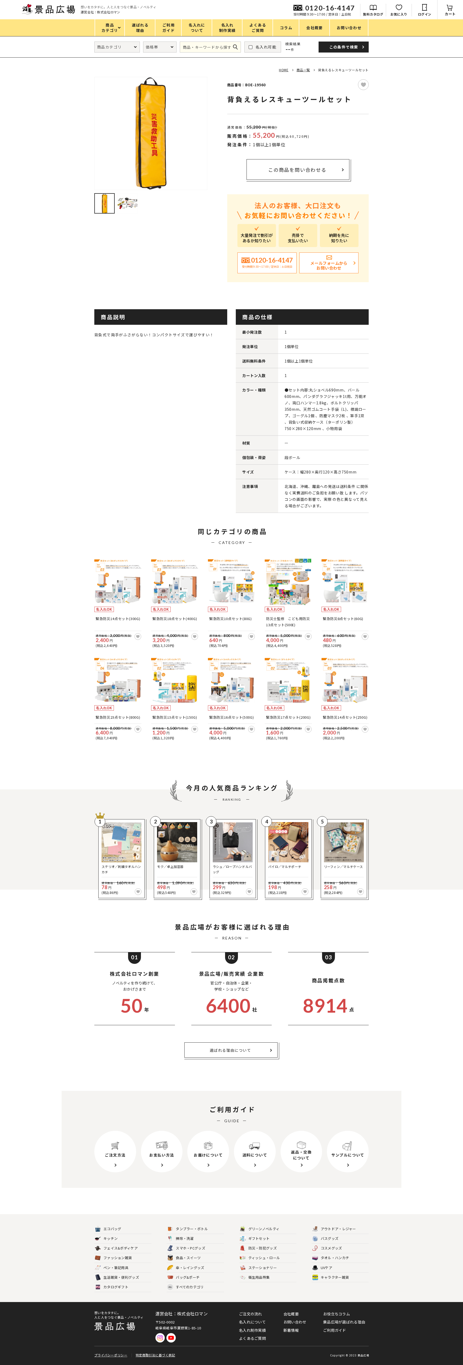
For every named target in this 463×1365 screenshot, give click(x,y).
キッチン (110, 1238)
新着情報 (291, 1330)
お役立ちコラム (336, 1313)
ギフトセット (259, 1238)
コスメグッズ (331, 1248)
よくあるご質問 (252, 1338)
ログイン (424, 14)
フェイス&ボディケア (120, 1248)
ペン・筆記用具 (115, 1267)
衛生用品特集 (259, 1277)
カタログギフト (115, 1286)
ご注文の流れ (250, 1313)
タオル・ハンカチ (335, 1257)
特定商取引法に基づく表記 (155, 1355)
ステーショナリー (262, 1267)
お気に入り (398, 14)
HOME (283, 70)
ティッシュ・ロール (264, 1257)
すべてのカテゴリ (186, 1286)
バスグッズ (330, 1238)
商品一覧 (303, 70)
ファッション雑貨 (117, 1257)
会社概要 (291, 1313)
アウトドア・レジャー (338, 1228)
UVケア (326, 1267)
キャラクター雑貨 (335, 1277)
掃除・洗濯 (185, 1238)
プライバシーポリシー (110, 1355)
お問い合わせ (295, 1322)
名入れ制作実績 (252, 1330)
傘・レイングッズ (190, 1267)
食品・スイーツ (188, 1257)
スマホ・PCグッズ (190, 1248)
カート (450, 13)
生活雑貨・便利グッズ (121, 1277)
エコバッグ (112, 1228)
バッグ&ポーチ (188, 1277)
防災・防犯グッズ (262, 1248)
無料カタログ (373, 14)
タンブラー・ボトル (192, 1228)
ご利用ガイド (334, 1330)
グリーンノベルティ (264, 1228)
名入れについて (252, 1322)
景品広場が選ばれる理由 (344, 1322)
